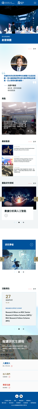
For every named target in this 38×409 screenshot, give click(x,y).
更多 (34, 49)
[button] (33, 15)
